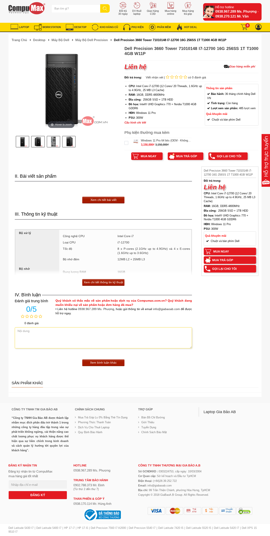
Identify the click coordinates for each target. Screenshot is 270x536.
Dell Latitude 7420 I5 (170, 527)
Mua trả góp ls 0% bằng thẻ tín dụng (102, 417)
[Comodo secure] (244, 511)
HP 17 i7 (69, 527)
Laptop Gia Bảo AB (220, 412)
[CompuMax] (26, 8)
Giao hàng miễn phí (242, 66)
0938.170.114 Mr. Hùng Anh (92, 503)
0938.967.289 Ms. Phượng (236, 11)
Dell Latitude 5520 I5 (198, 527)
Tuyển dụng (148, 427)
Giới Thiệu (147, 422)
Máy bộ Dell (60, 40)
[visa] (156, 511)
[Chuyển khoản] (227, 511)
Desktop (39, 40)
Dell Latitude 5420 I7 (226, 527)
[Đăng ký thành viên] (258, 27)
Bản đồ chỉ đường (153, 417)
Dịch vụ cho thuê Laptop (93, 427)
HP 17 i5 (82, 527)
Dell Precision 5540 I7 (142, 527)
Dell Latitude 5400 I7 (48, 527)
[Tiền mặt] (210, 511)
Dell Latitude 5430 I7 (21, 527)
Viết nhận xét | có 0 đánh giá (176, 77)
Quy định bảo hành (90, 432)
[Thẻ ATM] (192, 511)
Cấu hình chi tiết (135, 122)
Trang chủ (19, 40)
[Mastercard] (174, 511)
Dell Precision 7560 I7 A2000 (108, 527)
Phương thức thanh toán (94, 422)
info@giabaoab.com (166, 309)
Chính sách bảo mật (154, 432)
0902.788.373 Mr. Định (88, 485)
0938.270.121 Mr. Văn (232, 16)
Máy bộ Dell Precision (91, 40)
